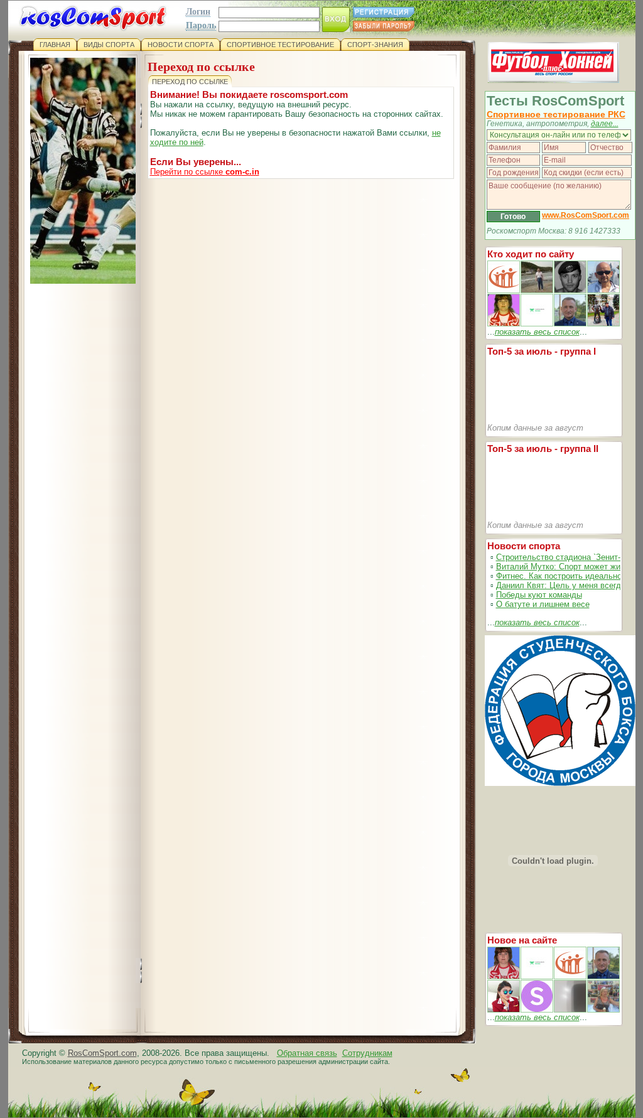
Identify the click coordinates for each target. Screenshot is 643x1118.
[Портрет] (537, 976)
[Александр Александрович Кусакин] (503, 290)
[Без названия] (503, 976)
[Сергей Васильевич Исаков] (537, 290)
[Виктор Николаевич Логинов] (603, 323)
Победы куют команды (539, 594)
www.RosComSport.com (585, 215)
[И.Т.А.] (603, 1009)
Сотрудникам (367, 1053)
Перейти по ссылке (204, 171)
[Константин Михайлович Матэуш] (570, 290)
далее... (605, 123)
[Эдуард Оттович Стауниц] (603, 290)
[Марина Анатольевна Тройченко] (503, 323)
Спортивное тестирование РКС (556, 114)
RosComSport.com (102, 1053)
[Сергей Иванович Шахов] (570, 323)
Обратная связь (307, 1053)
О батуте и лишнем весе (543, 604)
